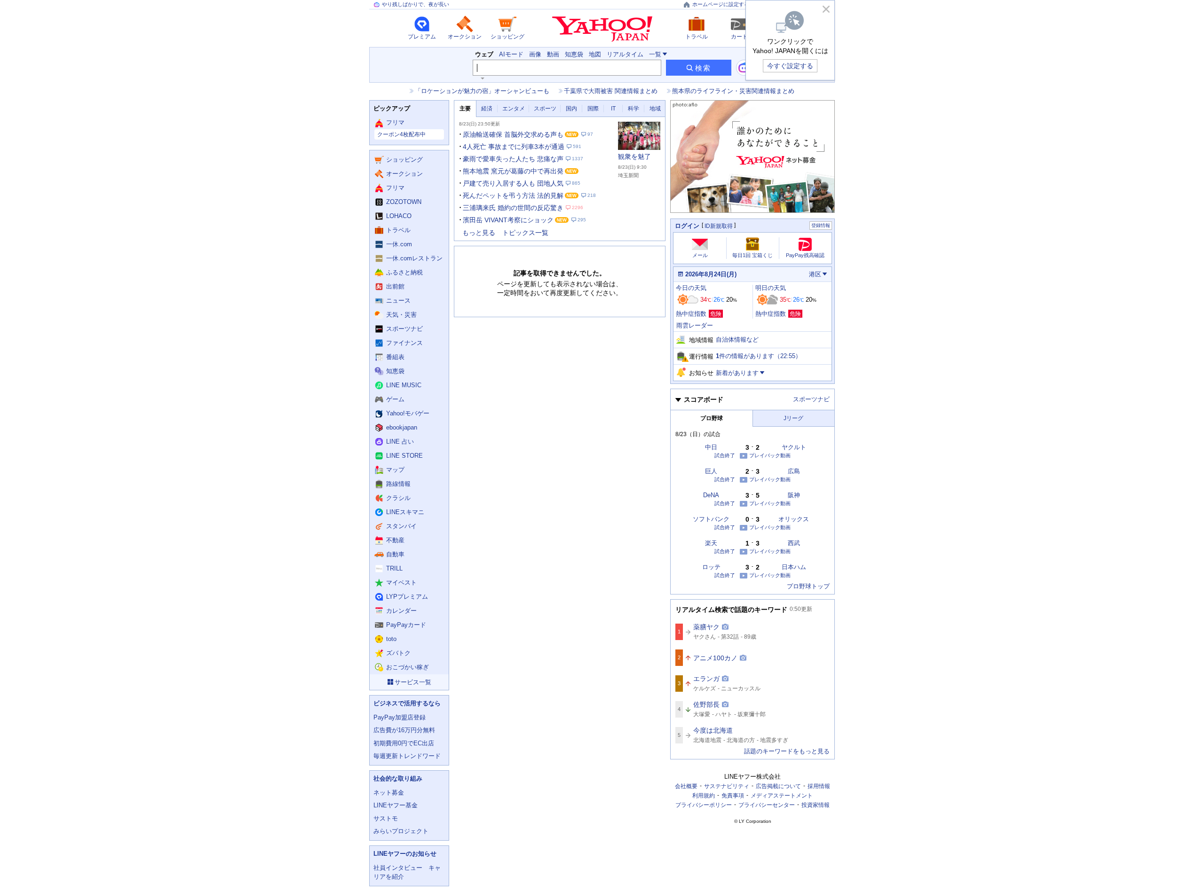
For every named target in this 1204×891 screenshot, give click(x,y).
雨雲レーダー (694, 325)
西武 (794, 543)
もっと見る (478, 232)
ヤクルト (794, 447)
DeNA (711, 495)
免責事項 (732, 795)
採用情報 (819, 786)
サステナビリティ (726, 786)
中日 (711, 447)
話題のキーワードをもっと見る (787, 751)
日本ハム (794, 567)
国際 (593, 108)
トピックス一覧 (525, 232)
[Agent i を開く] (744, 68)
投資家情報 (815, 805)
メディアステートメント (782, 795)
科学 (633, 108)
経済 (486, 108)
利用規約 (703, 795)
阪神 (794, 495)
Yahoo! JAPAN (602, 29)
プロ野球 (711, 418)
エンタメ (513, 108)
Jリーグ (793, 418)
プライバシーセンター (766, 805)
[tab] (465, 109)
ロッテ (711, 567)
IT (613, 108)
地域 (655, 108)
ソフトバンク (711, 519)
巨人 (711, 471)
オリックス (793, 519)
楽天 (711, 543)
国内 (571, 108)
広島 (794, 471)
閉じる (826, 9)
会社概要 (686, 786)
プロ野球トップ (808, 586)
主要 (465, 108)
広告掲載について (778, 786)
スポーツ (545, 108)
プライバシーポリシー (703, 805)
